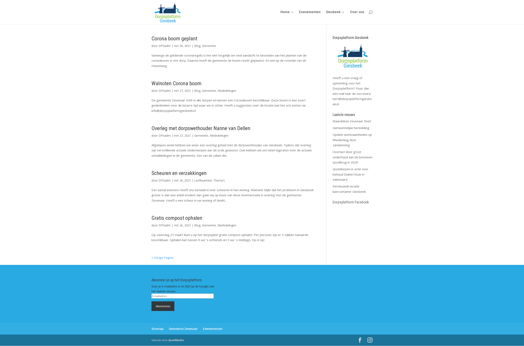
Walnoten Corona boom (176, 83)
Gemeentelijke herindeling (351, 128)
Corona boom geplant (174, 38)
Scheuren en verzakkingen (179, 173)
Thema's (219, 180)
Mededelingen (227, 91)
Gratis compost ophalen (176, 218)
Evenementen (310, 12)
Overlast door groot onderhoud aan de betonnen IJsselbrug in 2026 (353, 157)
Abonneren (163, 306)
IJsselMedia (176, 340)
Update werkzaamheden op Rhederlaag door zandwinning (352, 140)
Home (285, 12)
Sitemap (157, 329)
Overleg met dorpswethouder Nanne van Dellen (200, 128)
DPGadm (165, 46)
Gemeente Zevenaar (183, 329)
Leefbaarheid (203, 180)
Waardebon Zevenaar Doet (352, 121)
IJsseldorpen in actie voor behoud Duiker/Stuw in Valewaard (350, 174)
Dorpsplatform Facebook (351, 202)
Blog (197, 46)
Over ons (357, 12)
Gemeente (209, 46)
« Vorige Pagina (162, 257)
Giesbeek (333, 12)
